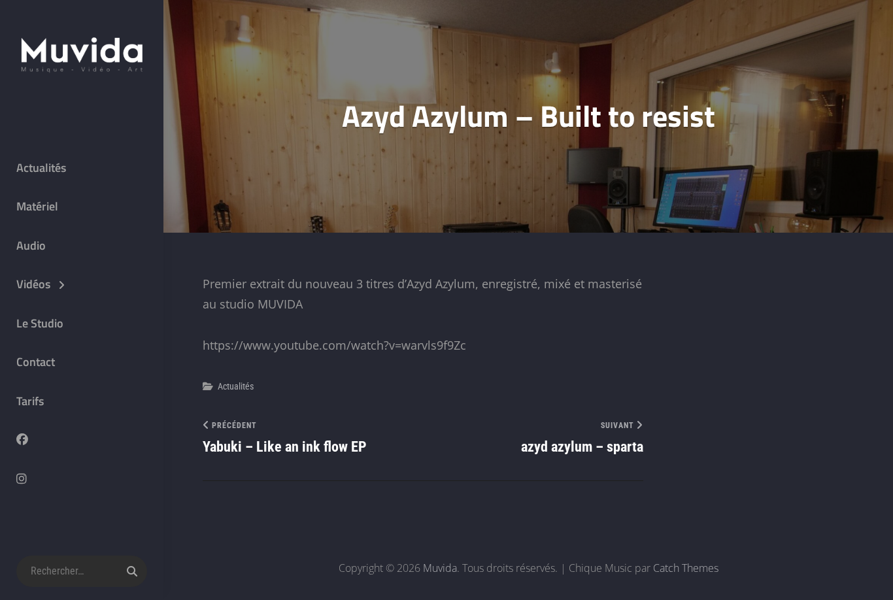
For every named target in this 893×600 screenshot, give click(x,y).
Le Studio (39, 323)
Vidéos (33, 284)
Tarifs (30, 401)
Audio (31, 245)
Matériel (37, 206)
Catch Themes (685, 568)
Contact (35, 362)
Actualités (41, 167)
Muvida (440, 568)
